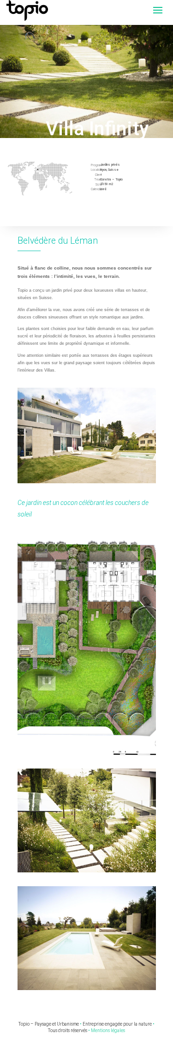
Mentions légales (108, 1030)
